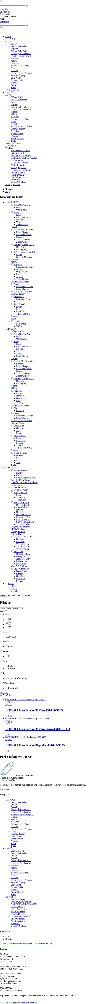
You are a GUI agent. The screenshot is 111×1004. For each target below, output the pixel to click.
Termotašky (21, 500)
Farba (5, 661)
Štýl (4, 673)
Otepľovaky (21, 272)
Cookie (3, 944)
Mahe (10, 656)
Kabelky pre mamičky (25, 478)
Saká (18, 301)
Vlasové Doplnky (18, 182)
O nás (7, 937)
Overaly (14, 70)
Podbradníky (21, 561)
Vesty (18, 222)
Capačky (14, 49)
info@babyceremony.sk (26, 1003)
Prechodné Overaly (24, 286)
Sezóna (6, 632)
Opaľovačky (21, 210)
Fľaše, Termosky (18, 165)
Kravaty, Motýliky (24, 257)
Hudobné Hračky (23, 514)
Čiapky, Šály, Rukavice (21, 51)
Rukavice (20, 237)
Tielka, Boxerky (23, 314)
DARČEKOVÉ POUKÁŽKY (24, 158)
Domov (3, 595)
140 (9, 619)
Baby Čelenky (22, 571)
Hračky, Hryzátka (18, 167)
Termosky (20, 497)
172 (9, 627)
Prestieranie (21, 564)
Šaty (18, 430)
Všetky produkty (12, 90)
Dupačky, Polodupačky (21, 53)
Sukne (19, 433)
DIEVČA (9, 92)
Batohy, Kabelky (18, 153)
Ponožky (20, 311)
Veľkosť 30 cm (22, 546)
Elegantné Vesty (23, 299)
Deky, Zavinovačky (19, 163)
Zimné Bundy (22, 224)
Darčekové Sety (18, 160)
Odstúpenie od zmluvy (42, 944)
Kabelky (20, 475)
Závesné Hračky (23, 524)
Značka (6, 642)
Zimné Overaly (22, 289)
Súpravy (14, 83)
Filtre (2, 611)
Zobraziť (4, 692)
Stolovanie (15, 180)
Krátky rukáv (13, 688)
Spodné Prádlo (17, 133)
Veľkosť (6, 614)
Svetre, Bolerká (17, 138)
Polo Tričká (21, 324)
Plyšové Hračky (23, 519)
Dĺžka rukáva (8, 683)
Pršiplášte (20, 220)
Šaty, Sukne (16, 131)
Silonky (19, 445)
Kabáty (19, 215)
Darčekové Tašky (18, 487)
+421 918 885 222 (8, 1003)
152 (9, 622)
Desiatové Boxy (23, 554)
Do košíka (4, 21)
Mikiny (14, 61)
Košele (19, 254)
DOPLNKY (10, 146)
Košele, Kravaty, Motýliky (22, 56)
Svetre (13, 85)
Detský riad (21, 556)
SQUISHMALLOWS (20, 150)
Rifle (18, 274)
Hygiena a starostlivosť (21, 170)
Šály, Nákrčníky (23, 239)
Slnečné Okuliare (18, 177)
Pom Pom (20, 578)
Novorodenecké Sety (20, 66)
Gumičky (20, 576)
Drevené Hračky (23, 505)
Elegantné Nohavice (25, 267)
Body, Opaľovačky (19, 46)
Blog (7, 191)
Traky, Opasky (22, 279)
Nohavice (15, 63)
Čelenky (19, 364)
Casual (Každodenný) (17, 678)
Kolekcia (6, 651)
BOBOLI (12, 646)
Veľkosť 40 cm (22, 549)
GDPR (10, 944)
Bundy (14, 44)
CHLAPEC (10, 39)
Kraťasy (14, 58)
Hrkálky (19, 510)
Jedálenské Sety (23, 559)
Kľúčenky (20, 541)
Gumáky (20, 410)
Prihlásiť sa (5, 12)
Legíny (19, 306)
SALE (8, 36)
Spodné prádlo (17, 80)
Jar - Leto (12, 637)
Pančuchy (20, 309)
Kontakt (8, 189)
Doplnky (20, 539)
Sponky (19, 581)
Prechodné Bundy (24, 217)
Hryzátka (20, 512)
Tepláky (19, 276)
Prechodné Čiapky (24, 234)
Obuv (13, 68)
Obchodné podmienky (22, 944)
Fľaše (18, 495)
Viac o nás (4, 789)
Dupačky (20, 247)
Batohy (19, 473)
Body (18, 207)
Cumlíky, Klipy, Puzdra (21, 155)
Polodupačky (21, 249)
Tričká (13, 87)
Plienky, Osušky (18, 175)
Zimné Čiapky (22, 242)
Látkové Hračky (23, 517)
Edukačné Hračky (24, 507)
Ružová (11, 668)
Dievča (14, 588)
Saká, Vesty (16, 78)
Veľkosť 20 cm (22, 544)
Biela (10, 666)
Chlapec (14, 586)
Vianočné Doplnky (19, 566)
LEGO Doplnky (18, 172)
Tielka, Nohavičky (24, 448)
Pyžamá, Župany (18, 75)
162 (9, 624)
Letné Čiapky (22, 232)
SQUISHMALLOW (25, 522)
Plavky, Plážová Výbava (21, 73)
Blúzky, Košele (17, 97)
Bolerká (19, 455)
